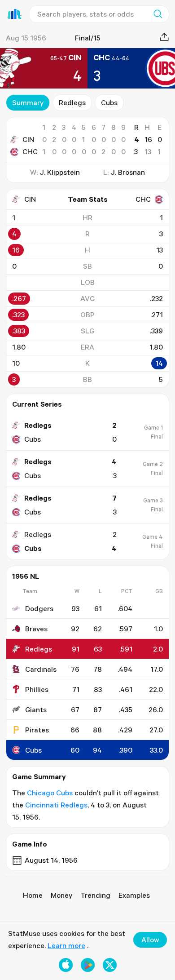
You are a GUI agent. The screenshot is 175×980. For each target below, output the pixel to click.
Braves (36, 629)
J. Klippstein (59, 172)
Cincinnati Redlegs (56, 805)
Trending (95, 895)
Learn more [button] (66, 945)
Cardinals (41, 669)
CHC (30, 151)
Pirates (37, 730)
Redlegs (72, 102)
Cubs (109, 102)
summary (28, 102)
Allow (150, 940)
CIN (28, 139)
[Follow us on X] (109, 965)
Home (33, 895)
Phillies (36, 689)
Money (61, 895)
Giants (36, 709)
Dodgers (39, 608)
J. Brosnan (127, 172)
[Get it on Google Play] (88, 965)
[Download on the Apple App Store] (66, 965)
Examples (134, 895)
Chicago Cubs (50, 793)
